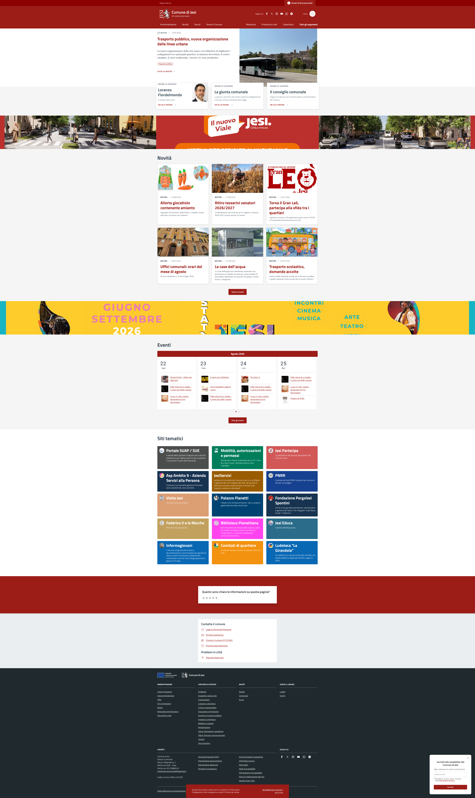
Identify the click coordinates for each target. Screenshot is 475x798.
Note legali (243, 764)
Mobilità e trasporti (206, 723)
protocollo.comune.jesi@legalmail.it (171, 771)
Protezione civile (269, 24)
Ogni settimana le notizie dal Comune (449, 769)
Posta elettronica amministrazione (171, 790)
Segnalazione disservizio (208, 764)
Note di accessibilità (247, 768)
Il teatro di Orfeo (297, 398)
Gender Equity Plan (247, 780)
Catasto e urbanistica (206, 703)
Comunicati (243, 695)
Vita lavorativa (204, 743)
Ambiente (202, 691)
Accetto (279, 793)
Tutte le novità (237, 291)
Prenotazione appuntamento (210, 760)
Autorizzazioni (204, 699)
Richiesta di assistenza (207, 768)
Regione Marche (161, 3)
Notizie (242, 691)
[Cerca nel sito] (312, 14)
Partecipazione (204, 727)
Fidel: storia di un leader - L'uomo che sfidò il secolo (181, 388)
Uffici (159, 699)
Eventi (282, 695)
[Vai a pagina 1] (236, 411)
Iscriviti (450, 787)
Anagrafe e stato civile (207, 695)
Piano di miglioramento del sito (251, 776)
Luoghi (282, 691)
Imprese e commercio (207, 719)
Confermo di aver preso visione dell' (448, 780)
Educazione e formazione (208, 711)
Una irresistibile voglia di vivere (220, 388)
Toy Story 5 (255, 377)
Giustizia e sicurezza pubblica (210, 715)
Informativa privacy (247, 760)
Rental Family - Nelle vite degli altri (181, 379)
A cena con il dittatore (219, 377)
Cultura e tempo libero (207, 707)
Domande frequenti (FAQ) (208, 756)
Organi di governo (164, 691)
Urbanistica (288, 24)
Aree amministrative (165, 695)
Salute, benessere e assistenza (210, 731)
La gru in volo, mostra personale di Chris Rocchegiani (179, 399)
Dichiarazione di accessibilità (250, 772)
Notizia (163, 197)
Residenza (251, 24)
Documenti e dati (164, 715)
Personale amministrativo (167, 711)
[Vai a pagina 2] (238, 411)
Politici (160, 707)
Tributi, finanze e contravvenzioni (211, 735)
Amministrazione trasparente (251, 756)
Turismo (201, 739)
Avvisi (241, 699)
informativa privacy (446, 781)
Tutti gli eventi (237, 420)
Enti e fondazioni (164, 703)
